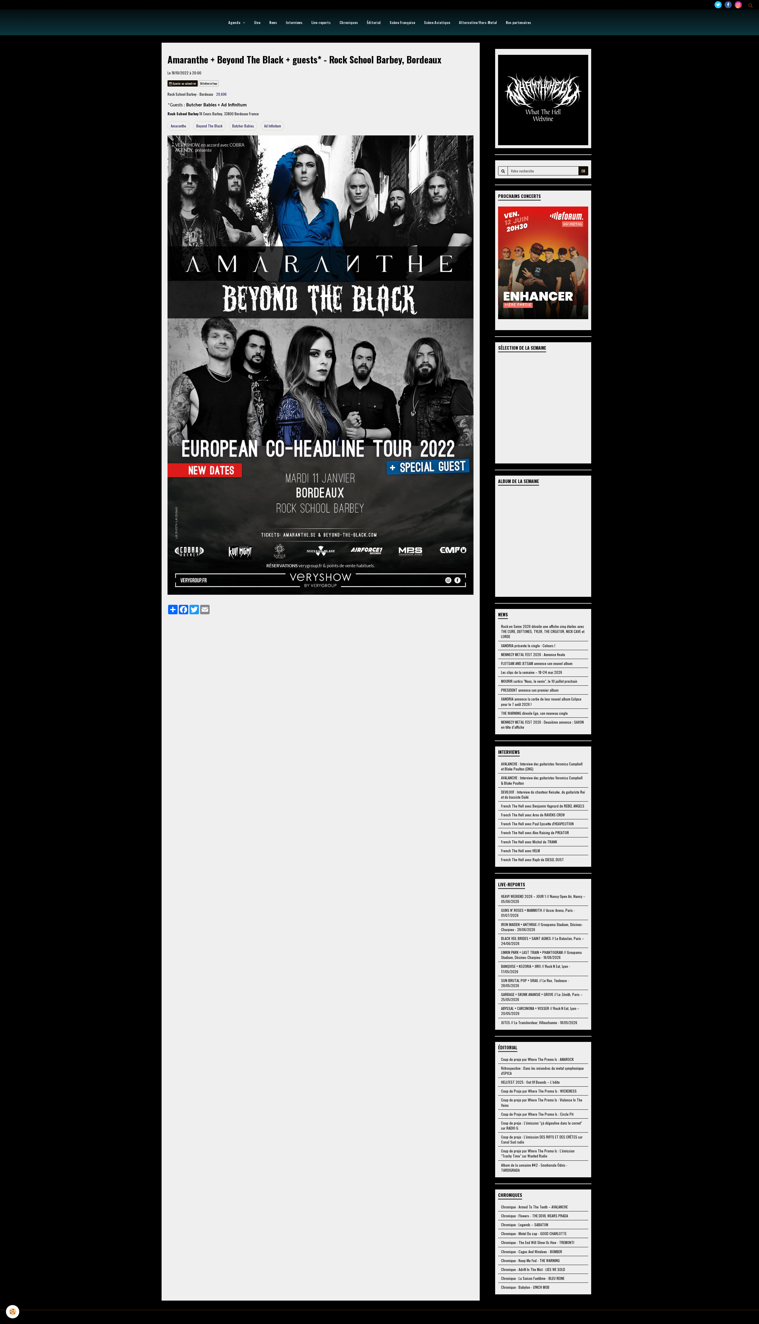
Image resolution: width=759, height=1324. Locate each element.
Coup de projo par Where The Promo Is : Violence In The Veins (541, 1102)
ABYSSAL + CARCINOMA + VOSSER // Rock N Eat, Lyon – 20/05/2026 (540, 1011)
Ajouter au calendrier (184, 83)
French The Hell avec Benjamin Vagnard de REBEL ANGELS (542, 805)
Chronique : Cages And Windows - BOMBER (531, 1251)
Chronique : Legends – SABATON (524, 1224)
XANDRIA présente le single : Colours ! (528, 645)
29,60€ (221, 94)
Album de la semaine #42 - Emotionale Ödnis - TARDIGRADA (534, 1168)
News (273, 22)
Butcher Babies (243, 125)
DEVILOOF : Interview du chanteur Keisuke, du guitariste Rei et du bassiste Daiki (543, 794)
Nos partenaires (518, 22)
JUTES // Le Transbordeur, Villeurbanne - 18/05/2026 (539, 1022)
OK (583, 170)
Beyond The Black (209, 125)
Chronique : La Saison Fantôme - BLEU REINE (533, 1278)
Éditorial (374, 22)
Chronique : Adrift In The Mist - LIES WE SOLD (533, 1269)
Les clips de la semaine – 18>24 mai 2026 (531, 672)
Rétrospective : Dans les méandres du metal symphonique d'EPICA (542, 1071)
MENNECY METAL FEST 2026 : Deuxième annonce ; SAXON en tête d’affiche (542, 724)
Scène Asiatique (437, 22)
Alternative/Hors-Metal (478, 22)
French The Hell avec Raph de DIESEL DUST (532, 859)
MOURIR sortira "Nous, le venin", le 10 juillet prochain (539, 681)
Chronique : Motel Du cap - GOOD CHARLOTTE (534, 1233)
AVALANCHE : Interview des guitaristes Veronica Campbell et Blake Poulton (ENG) (542, 766)
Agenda (234, 22)
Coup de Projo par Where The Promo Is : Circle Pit (537, 1114)
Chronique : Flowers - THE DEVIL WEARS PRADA (534, 1215)
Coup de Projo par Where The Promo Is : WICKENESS (539, 1090)
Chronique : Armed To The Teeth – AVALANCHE (534, 1206)
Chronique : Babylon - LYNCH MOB (525, 1287)
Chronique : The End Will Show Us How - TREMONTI (537, 1242)
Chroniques (348, 22)
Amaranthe (178, 125)
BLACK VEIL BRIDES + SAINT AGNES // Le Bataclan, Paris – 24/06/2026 (542, 941)
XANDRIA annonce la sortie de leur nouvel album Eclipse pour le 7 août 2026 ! (541, 701)
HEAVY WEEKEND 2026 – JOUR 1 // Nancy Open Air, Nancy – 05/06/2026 (543, 899)
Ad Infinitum (272, 125)
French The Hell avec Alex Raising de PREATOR (535, 832)
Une (257, 22)
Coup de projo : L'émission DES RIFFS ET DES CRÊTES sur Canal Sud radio (542, 1139)
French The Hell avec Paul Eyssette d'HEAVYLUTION (537, 823)
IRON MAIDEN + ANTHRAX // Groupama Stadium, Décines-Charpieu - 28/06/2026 (542, 927)
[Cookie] (12, 1311)
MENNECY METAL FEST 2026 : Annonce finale (533, 654)
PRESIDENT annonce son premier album (530, 690)
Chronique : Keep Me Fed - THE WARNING (530, 1260)
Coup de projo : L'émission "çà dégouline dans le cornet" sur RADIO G (541, 1125)
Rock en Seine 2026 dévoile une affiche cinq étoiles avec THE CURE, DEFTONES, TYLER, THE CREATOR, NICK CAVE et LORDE (542, 631)
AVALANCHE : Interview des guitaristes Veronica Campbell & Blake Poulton (542, 780)
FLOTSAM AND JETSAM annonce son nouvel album (537, 663)
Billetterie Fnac (208, 83)
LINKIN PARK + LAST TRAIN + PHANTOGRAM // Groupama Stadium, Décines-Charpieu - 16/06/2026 (541, 955)
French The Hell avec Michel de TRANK (529, 841)
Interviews (294, 22)
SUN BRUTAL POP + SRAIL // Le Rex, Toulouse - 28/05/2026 (535, 983)
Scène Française (402, 22)
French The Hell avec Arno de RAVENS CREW (533, 814)
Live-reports (321, 22)
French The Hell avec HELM (520, 850)
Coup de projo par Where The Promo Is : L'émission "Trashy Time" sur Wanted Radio (538, 1153)
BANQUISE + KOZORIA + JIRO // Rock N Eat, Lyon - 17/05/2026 (535, 969)
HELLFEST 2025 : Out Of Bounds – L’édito (530, 1082)
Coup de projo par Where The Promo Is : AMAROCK (537, 1059)
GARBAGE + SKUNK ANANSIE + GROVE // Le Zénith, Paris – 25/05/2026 (542, 997)
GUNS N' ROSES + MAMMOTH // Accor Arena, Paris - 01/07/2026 (538, 913)
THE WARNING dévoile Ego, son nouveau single (534, 713)
